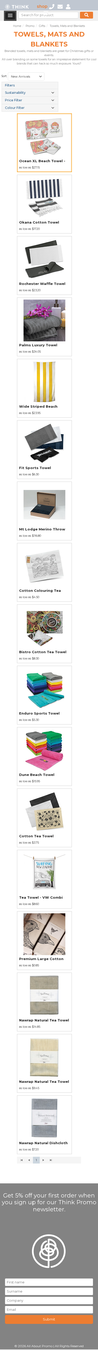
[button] (40, 76)
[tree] (30, 97)
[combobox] (26, 76)
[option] (44, 142)
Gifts (42, 26)
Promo (30, 26)
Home (17, 26)
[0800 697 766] (52, 6)
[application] (49, 1160)
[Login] (68, 6)
